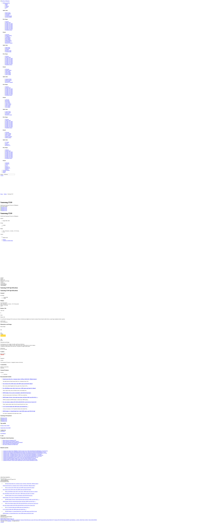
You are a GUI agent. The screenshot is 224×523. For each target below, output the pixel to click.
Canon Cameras (8, 133)
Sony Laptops (7, 106)
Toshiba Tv (7, 163)
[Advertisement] (112, 185)
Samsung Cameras (8, 136)
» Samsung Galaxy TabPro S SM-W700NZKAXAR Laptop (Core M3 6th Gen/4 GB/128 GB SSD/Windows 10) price (25, 452)
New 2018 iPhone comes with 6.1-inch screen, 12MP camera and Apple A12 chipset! (19, 388)
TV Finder (7, 142)
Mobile (6, 3)
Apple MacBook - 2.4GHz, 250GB (75, 519)
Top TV (6, 143)
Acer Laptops (7, 107)
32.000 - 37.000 (9, 25)
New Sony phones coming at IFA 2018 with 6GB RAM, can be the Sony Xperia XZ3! (19, 401)
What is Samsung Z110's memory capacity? (11, 441)
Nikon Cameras (8, 134)
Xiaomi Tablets (8, 72)
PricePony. (9, 520)
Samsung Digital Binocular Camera (27, 519)
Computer (7, 6)
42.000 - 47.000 (9, 26)
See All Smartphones (4, 480)
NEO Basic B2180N (65, 519)
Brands (4, 172)
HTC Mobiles (7, 38)
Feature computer (8, 80)
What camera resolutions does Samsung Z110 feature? (13, 442)
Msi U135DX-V (86, 519)
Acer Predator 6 (3, 433)
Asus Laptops (7, 102)
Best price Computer (9, 82)
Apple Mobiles (8, 37)
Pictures (4, 239)
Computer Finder (8, 79)
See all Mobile (3, 285)
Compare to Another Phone (8, 240)
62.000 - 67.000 (9, 28)
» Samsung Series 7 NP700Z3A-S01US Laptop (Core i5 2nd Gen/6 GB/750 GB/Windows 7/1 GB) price (22, 454)
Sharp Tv (7, 169)
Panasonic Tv (7, 168)
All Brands (7, 34)
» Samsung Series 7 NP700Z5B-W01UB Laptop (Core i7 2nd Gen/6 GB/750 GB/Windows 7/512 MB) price (23, 455)
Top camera (7, 113)
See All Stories (3, 515)
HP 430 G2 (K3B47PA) (15, 519)
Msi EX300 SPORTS (93, 519)
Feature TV (7, 144)
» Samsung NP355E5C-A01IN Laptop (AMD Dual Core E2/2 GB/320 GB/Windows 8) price (20, 460)
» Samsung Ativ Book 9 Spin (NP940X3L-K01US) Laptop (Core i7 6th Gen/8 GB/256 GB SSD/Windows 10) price (24, 451)
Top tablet (7, 49)
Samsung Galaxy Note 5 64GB (5, 427)
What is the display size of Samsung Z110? (11, 443)
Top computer (7, 81)
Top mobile (7, 14)
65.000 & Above (8, 29)
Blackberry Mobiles (8, 42)
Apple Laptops (8, 104)
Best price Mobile (8, 16)
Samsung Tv (7, 167)
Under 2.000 (8, 22)
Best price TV (7, 145)
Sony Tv (6, 166)
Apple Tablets (7, 71)
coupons (4, 171)
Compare (2, 521)
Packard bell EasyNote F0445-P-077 (47, 519)
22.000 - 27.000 (9, 24)
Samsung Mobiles (8, 35)
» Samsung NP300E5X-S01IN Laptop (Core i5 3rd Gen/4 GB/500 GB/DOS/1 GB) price (19, 458)
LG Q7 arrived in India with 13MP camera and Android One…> (15, 406)
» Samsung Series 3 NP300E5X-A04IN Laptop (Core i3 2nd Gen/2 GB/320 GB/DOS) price (20, 459)
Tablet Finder (7, 47)
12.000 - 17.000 (9, 23)
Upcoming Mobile (8, 15)
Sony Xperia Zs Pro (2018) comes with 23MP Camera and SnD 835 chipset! (18, 383)
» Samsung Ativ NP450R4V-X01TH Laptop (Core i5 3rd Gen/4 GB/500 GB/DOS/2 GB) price (20, 457)
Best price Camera (8, 114)
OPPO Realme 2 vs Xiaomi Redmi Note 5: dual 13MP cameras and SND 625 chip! (19, 411)
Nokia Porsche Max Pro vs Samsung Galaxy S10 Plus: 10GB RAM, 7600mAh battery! (20, 379)
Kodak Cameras (8, 137)
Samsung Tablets (8, 70)
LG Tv (6, 164)
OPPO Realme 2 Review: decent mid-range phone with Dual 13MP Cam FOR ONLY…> (20, 397)
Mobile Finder (7, 12)
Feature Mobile (8, 13)
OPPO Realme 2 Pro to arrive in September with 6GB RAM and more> (17, 392)
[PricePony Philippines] (5, 0)
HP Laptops (7, 100)
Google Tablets (8, 73)
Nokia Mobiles (8, 39)
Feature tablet (7, 48)
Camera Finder (8, 111)
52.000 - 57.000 (9, 27)
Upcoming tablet (8, 51)
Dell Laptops (7, 101)
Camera (6, 7)
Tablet (6, 5)
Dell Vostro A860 (37, 519)
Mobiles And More (6, 2)
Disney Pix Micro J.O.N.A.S (5, 519)
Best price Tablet (8, 50)
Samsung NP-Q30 (57, 519)
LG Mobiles (7, 36)
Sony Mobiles (7, 41)
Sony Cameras (7, 135)
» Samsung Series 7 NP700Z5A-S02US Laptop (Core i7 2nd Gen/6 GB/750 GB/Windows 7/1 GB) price (22, 456)
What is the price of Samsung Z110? (9, 440)
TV (5, 8)
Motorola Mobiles (8, 40)
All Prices (7, 21)
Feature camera (8, 112)
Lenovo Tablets (8, 74)
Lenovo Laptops (8, 103)
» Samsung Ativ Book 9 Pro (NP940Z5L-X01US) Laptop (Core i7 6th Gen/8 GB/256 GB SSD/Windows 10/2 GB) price (25, 450)
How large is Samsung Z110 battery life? (10, 444)
